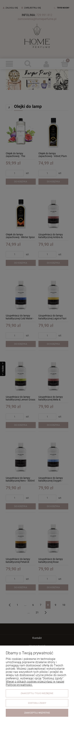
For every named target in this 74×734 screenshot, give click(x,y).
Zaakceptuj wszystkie (37, 713)
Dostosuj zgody (37, 703)
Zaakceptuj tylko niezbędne (37, 693)
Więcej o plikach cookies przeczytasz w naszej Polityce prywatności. (35, 683)
